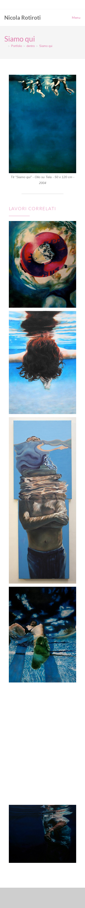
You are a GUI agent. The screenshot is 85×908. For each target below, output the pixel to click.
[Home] (5, 46)
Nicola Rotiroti (22, 17)
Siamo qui (45, 46)
